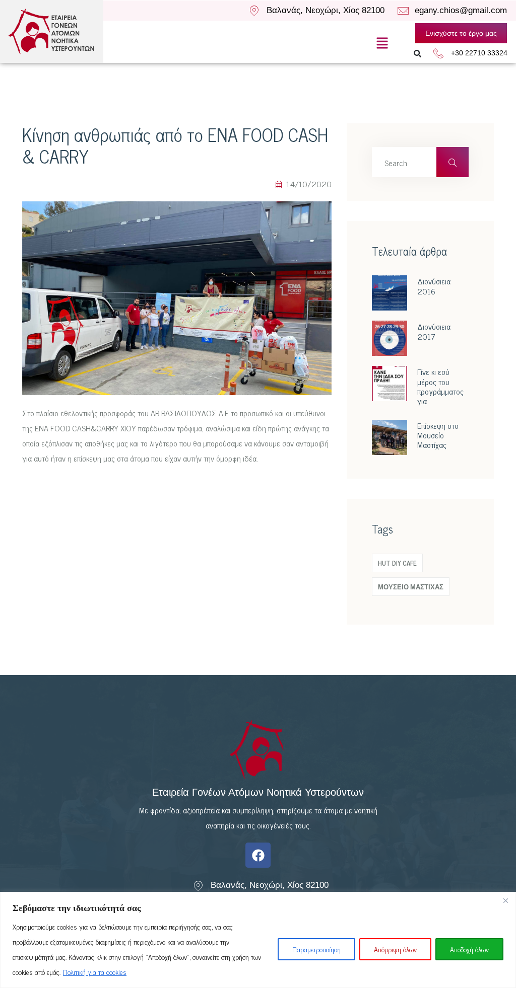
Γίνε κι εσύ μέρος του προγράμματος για (440, 386)
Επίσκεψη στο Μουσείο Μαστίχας (438, 435)
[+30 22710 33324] (438, 53)
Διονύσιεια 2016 (433, 285)
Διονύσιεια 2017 (433, 331)
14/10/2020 (308, 183)
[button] (382, 42)
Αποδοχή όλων (469, 949)
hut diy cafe (397, 563)
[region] (258, 940)
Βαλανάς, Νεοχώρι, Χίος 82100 (325, 10)
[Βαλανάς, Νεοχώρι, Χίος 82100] (254, 11)
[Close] (505, 900)
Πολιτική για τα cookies (94, 971)
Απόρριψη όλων (395, 949)
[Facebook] (258, 855)
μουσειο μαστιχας (410, 586)
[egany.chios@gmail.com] (403, 11)
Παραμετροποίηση (316, 949)
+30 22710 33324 (479, 53)
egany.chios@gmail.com (461, 10)
